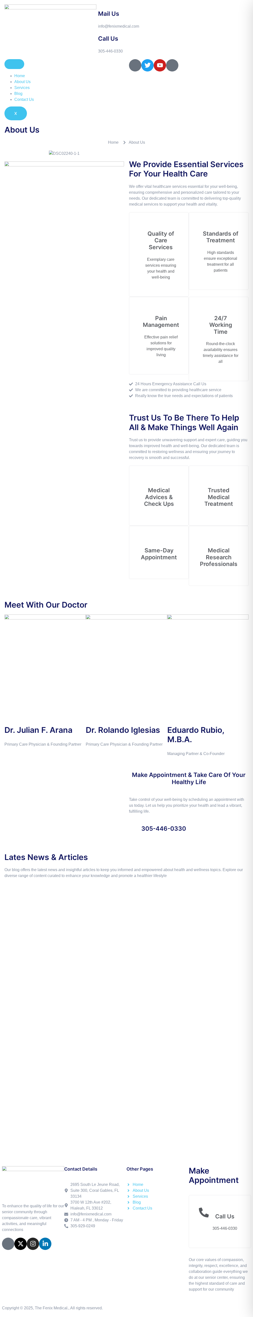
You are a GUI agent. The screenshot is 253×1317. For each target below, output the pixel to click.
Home (19, 76)
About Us (22, 82)
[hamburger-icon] (14, 64)
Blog (18, 93)
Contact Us (24, 99)
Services (22, 88)
